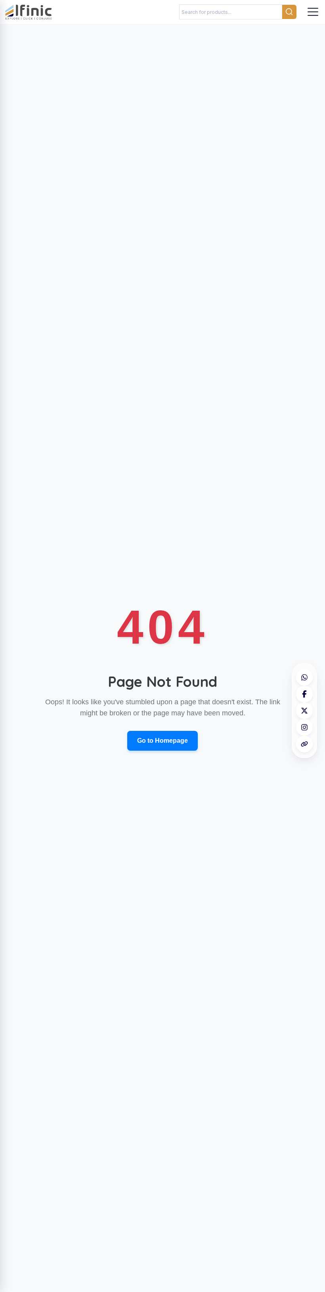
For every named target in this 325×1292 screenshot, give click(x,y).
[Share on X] (304, 710)
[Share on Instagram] (304, 727)
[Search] (289, 12)
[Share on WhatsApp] (304, 677)
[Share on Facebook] (304, 694)
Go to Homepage (162, 740)
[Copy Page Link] (304, 744)
